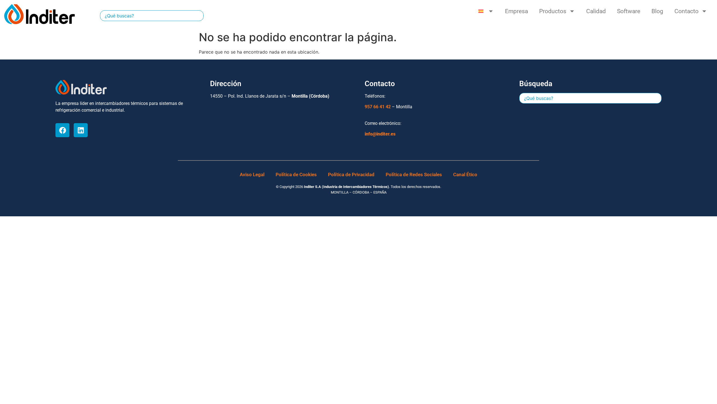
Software (628, 11)
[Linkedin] (81, 130)
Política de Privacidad (351, 174)
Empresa (516, 11)
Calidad (596, 11)
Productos (552, 11)
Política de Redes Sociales (414, 174)
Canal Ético (465, 174)
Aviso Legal (252, 174)
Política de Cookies (296, 174)
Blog (657, 11)
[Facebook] (62, 130)
